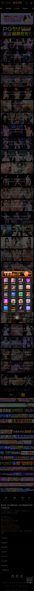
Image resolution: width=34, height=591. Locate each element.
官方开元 (21, 290)
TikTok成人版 (21, 311)
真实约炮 (6, 283)
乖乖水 (20, 283)
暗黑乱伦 (21, 304)
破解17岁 (28, 304)
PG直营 (20, 297)
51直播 (13, 304)
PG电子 (28, 290)
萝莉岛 (28, 311)
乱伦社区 (6, 311)
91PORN (13, 311)
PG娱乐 (6, 297)
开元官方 (13, 297)
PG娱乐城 (28, 283)
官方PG (6, 290)
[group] (29, 580)
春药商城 (13, 283)
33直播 (5, 304)
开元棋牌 (13, 290)
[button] (29, 582)
